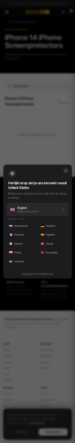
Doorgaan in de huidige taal (37, 273)
